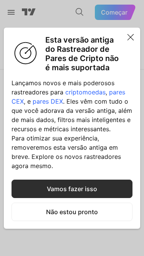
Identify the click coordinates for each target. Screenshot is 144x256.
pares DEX (48, 101)
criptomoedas (85, 92)
